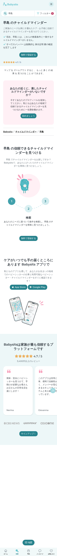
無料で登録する (28, 55)
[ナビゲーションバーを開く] (51, 4)
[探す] (5, 13)
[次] (53, 390)
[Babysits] (10, 4)
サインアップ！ (28, 434)
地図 (30, 542)
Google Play (38, 287)
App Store (20, 287)
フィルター (46, 13)
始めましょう (28, 116)
